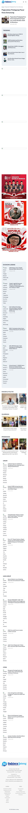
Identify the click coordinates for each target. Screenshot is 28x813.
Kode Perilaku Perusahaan (20, 793)
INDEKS (7, 802)
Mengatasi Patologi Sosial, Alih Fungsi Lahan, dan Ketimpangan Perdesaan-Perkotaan (15, 672)
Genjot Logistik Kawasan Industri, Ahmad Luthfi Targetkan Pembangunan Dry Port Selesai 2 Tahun (16, 285)
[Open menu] (23, 2)
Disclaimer (21, 794)
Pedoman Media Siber (20, 791)
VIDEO (7, 800)
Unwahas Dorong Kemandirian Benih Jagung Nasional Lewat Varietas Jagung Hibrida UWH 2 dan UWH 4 (10, 452)
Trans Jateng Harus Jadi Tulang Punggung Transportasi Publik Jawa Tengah (16, 694)
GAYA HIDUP (7, 797)
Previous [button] (3, 186)
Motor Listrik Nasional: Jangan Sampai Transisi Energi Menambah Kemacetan (16, 717)
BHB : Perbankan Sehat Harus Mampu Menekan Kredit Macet (17, 329)
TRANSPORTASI (7, 793)
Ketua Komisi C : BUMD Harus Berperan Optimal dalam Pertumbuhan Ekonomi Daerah (17, 367)
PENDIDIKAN (7, 791)
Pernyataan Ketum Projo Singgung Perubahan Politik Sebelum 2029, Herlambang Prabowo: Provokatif (10, 407)
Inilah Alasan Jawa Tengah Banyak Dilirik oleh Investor (16, 268)
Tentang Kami (20, 788)
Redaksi (20, 790)
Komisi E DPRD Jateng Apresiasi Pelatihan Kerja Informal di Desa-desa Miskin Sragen (15, 488)
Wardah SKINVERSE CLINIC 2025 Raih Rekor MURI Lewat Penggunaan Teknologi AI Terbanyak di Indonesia (16, 601)
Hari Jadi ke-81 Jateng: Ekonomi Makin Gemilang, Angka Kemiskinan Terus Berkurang (15, 309)
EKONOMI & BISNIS (7, 788)
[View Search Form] (25, 2)
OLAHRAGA (7, 794)
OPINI (7, 799)
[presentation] (5, 19)
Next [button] (25, 186)
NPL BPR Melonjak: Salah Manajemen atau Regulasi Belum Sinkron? (15, 347)
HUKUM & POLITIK (7, 790)
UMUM (7, 796)
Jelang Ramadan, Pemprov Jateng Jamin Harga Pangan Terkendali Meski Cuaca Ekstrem (15, 516)
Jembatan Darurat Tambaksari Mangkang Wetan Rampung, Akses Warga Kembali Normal (16, 465)
